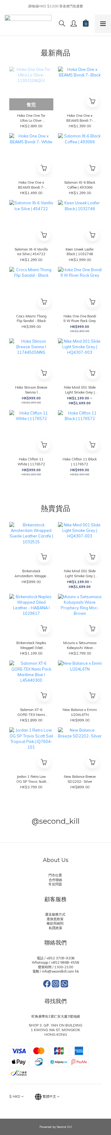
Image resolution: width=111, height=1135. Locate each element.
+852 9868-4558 (65, 962)
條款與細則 (55, 923)
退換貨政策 (55, 919)
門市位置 (55, 875)
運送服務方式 (55, 914)
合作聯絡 (55, 880)
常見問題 (55, 884)
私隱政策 (55, 928)
